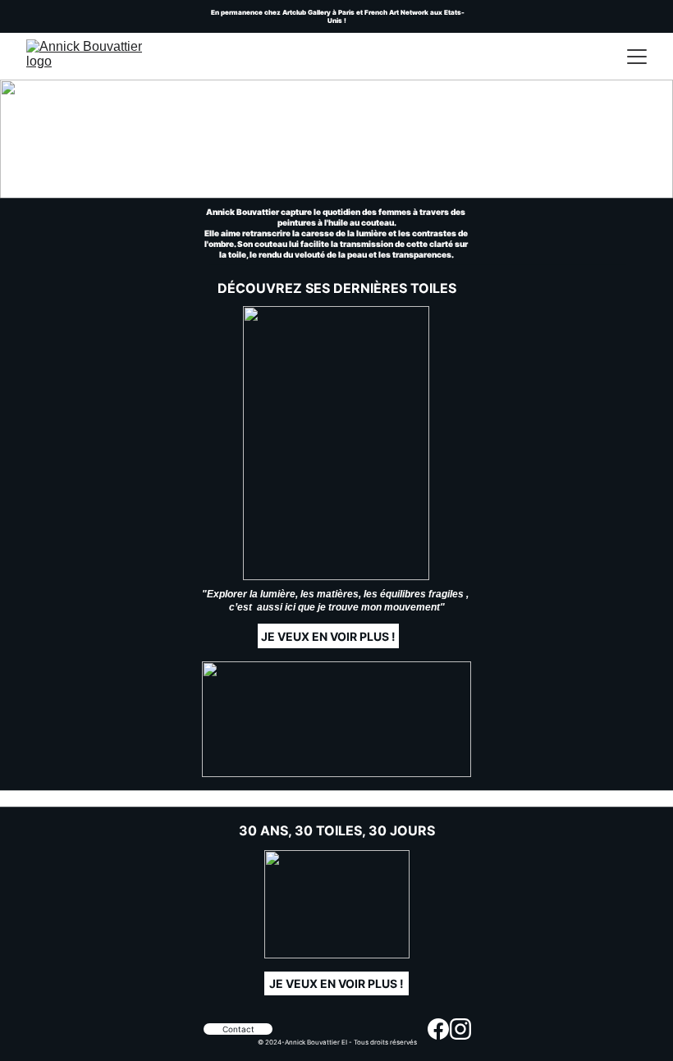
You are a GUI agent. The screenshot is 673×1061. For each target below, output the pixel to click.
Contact (238, 1029)
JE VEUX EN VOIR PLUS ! (336, 983)
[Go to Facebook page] (438, 1029)
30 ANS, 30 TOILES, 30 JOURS (337, 830)
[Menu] (637, 56)
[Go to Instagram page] (460, 1029)
